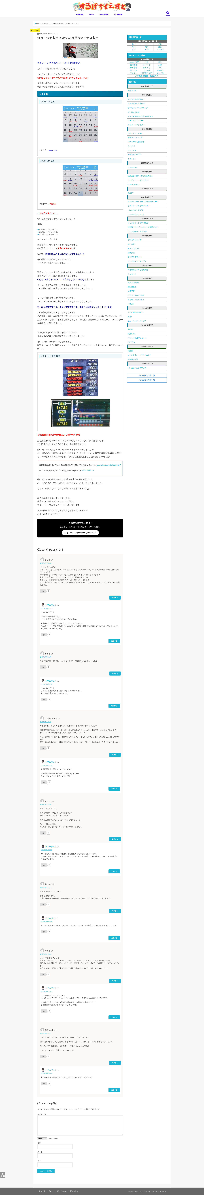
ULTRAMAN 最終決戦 (136, 142)
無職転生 (131, 334)
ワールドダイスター (135, 120)
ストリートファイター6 (136, 125)
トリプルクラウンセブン (137, 261)
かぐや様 (133, 68)
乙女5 (160, 65)
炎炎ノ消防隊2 (133, 283)
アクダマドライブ (134, 240)
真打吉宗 (131, 244)
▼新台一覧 (80, 14)
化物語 (130, 351)
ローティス (132, 150)
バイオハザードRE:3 (135, 210)
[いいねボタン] (43, 591)
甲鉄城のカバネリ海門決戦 (138, 270)
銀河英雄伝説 (133, 359)
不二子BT (131, 342)
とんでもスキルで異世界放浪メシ (140, 116)
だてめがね (49, 605)
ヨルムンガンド (134, 248)
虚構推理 (131, 253)
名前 (39, 1143)
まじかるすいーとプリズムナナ (139, 355)
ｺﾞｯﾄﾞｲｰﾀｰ (147, 65)
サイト (39, 1161)
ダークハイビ (133, 167)
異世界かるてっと (134, 257)
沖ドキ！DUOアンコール (137, 338)
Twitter (91, 14)
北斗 (147, 62)
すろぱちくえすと (146, 1191)
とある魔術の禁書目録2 (136, 103)
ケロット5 (132, 159)
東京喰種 (133, 65)
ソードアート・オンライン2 (138, 180)
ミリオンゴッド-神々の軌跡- (138, 223)
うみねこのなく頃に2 (136, 300)
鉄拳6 (130, 317)
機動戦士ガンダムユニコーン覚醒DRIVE (143, 227)
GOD (160, 68)
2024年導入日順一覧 (147, 380)
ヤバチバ (131, 146)
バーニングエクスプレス (137, 368)
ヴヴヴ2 (147, 70)
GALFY (130, 193)
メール (39, 1152)
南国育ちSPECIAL (134, 155)
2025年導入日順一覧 (147, 375)
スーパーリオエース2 (136, 214)
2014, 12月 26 (87, 470)
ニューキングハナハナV (137, 321)
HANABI (131, 304)
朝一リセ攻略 (104, 14)
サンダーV (132, 274)
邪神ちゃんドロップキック (138, 108)
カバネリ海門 (133, 62)
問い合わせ (118, 14)
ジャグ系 (160, 73)
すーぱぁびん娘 (134, 112)
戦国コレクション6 (135, 138)
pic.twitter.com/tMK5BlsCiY (109, 465)
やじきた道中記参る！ (136, 99)
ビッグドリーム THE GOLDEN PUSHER (143, 202)
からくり (146, 68)
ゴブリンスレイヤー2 (136, 295)
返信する (115, 597)
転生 (160, 62)
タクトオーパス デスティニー (139, 206)
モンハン (133, 70)
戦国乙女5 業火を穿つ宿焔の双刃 (140, 176)
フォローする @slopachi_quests (79, 533)
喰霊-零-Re (132, 91)
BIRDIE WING (133, 184)
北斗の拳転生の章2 (135, 312)
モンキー (133, 73)
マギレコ (160, 70)
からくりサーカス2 (135, 133)
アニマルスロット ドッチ (137, 231)
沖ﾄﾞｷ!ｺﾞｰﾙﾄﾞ (146, 73)
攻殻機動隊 (132, 287)
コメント (41, 1114)
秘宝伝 (130, 329)
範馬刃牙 (131, 291)
